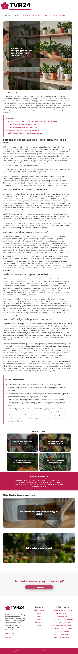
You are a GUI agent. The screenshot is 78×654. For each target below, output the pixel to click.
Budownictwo (39, 610)
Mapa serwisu (33, 651)
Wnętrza (39, 625)
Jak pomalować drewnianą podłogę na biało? (39, 512)
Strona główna (5, 15)
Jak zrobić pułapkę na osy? (39, 548)
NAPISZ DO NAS (39, 587)
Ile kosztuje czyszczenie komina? (22, 443)
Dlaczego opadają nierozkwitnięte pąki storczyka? (55, 443)
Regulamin (48, 651)
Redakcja (9, 633)
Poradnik (15, 15)
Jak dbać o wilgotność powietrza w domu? (25, 133)
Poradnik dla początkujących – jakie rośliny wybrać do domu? (33, 121)
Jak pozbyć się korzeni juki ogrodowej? (55, 462)
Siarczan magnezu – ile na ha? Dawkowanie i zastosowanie (62, 613)
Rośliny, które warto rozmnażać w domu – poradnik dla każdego (62, 634)
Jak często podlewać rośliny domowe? (23, 127)
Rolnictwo (39, 622)
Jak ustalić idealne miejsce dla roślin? (23, 124)
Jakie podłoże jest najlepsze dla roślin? (23, 130)
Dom (39, 613)
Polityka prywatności (14, 651)
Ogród (39, 616)
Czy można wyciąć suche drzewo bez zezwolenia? (22, 462)
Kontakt (8, 637)
